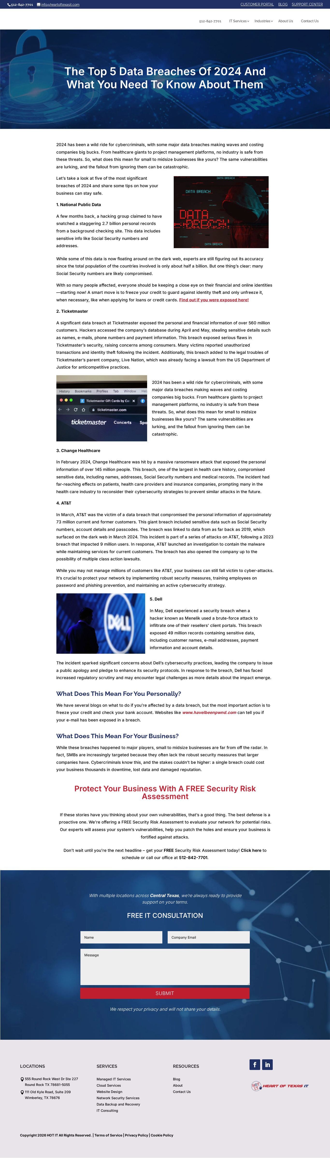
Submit (165, 993)
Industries (262, 21)
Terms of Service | (109, 1135)
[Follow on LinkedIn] (267, 1064)
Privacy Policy (136, 1135)
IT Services (238, 21)
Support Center (307, 4)
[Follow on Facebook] (255, 1064)
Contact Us (310, 21)
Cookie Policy (162, 1135)
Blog (282, 4)
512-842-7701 (210, 21)
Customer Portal (257, 4)
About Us (285, 21)
